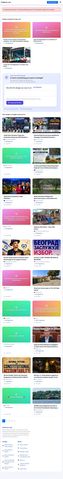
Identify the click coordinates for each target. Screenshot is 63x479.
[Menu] (60, 2)
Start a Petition (52, 2)
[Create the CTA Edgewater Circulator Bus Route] (16, 58)
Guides (4, 442)
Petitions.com (6, 2)
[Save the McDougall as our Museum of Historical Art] (46, 33)
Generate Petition (15, 102)
